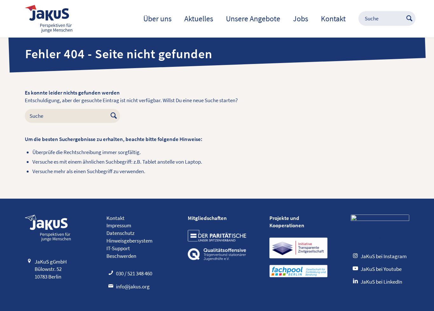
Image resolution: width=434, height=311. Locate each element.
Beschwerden (121, 255)
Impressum (118, 225)
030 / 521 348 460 (134, 273)
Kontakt (115, 218)
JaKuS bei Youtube (381, 268)
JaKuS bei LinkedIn (381, 281)
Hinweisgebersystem (129, 240)
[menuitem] (157, 19)
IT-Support (118, 248)
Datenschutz (120, 233)
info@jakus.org (133, 286)
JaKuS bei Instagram (384, 256)
